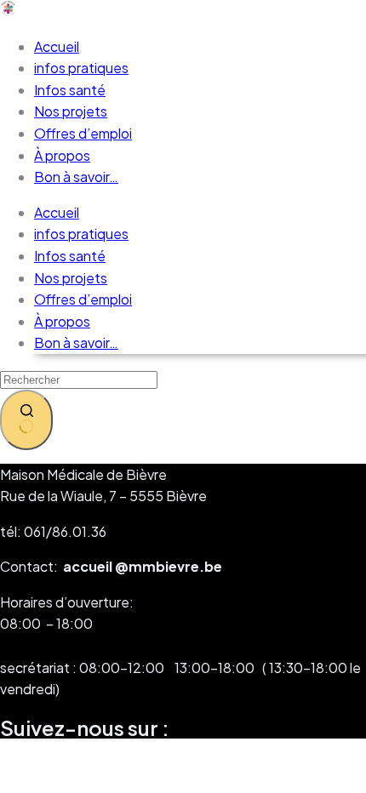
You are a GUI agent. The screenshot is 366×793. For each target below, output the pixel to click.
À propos (62, 155)
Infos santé (70, 90)
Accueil (56, 46)
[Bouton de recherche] (26, 420)
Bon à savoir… (76, 176)
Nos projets (70, 111)
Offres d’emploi (83, 133)
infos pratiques (81, 68)
